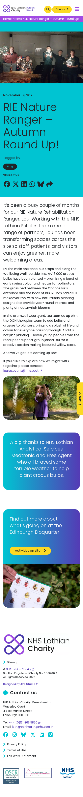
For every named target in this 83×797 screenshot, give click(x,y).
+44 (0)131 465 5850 (23, 722)
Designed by (19, 684)
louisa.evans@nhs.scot (21, 370)
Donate (61, 9)
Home (7, 19)
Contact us (23, 692)
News (18, 19)
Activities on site (27, 550)
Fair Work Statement (21, 756)
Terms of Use (16, 750)
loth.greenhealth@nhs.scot (31, 727)
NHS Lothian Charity (18, 669)
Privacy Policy (16, 744)
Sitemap (12, 662)
